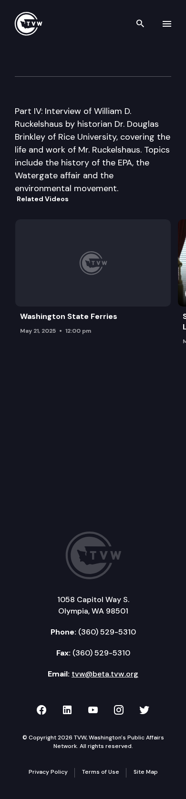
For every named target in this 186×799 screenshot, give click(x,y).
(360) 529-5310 (107, 632)
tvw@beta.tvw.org (105, 674)
